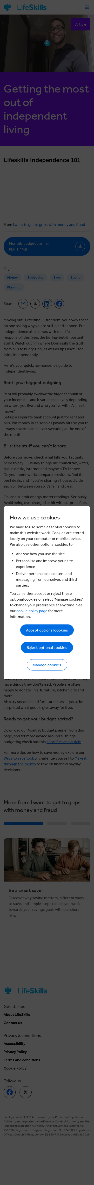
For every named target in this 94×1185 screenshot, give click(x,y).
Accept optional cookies (47, 630)
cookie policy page (31, 610)
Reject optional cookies (47, 647)
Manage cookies (47, 664)
